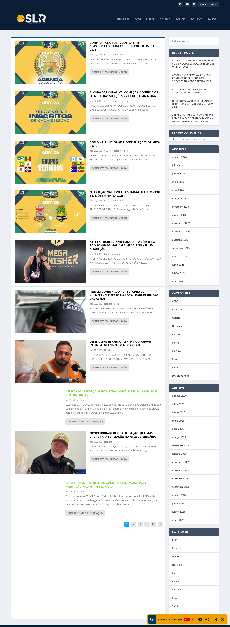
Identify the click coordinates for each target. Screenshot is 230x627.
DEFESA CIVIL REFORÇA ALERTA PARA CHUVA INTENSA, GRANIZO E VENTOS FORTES (120, 343)
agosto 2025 (179, 256)
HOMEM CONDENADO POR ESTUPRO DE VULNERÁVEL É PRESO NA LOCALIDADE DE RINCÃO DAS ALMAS (124, 295)
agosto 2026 (179, 157)
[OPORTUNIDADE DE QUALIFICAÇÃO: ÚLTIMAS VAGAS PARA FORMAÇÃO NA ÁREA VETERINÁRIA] (50, 452)
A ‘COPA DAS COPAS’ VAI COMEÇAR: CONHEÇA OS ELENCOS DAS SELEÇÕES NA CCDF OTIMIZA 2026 (124, 94)
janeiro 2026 (179, 215)
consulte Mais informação (109, 72)
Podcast (84, 400)
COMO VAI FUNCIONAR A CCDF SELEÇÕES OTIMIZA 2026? (125, 144)
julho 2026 (178, 165)
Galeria (165, 19)
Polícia (180, 19)
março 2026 (179, 198)
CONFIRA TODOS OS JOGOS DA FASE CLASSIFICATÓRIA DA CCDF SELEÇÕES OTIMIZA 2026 (122, 46)
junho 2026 (178, 173)
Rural (150, 19)
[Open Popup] (215, 619)
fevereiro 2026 (180, 206)
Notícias (124, 54)
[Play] (200, 619)
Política (197, 19)
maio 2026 (178, 181)
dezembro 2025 (181, 223)
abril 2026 (178, 190)
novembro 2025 (181, 231)
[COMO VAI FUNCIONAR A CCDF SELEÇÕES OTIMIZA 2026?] (50, 162)
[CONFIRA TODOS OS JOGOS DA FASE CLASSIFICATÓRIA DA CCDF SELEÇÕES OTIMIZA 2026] (50, 62)
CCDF (138, 19)
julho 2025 (178, 264)
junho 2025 (178, 273)
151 (154, 524)
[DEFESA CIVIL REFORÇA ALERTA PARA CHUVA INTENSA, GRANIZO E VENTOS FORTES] (50, 361)
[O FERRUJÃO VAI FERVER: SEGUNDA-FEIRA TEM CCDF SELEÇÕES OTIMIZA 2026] (50, 211)
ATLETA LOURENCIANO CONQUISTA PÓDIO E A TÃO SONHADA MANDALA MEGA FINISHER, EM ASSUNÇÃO (122, 245)
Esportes (122, 19)
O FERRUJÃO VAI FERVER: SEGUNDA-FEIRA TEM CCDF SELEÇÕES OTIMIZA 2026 (125, 194)
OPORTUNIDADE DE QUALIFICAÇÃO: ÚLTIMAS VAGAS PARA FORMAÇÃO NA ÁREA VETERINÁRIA (123, 435)
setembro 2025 (181, 248)
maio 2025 (178, 281)
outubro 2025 (180, 240)
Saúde (212, 19)
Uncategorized (180, 375)
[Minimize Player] (222, 619)
